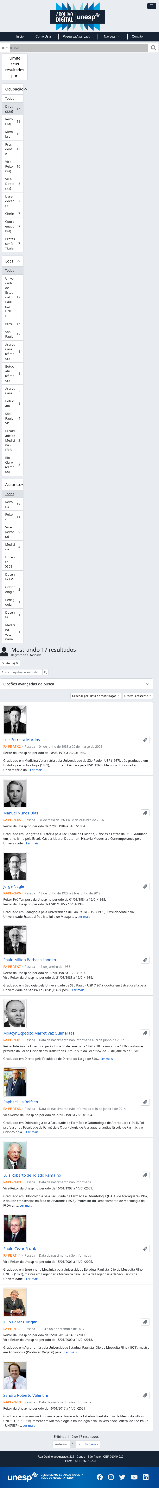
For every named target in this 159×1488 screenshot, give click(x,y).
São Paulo (14, 334)
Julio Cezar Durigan (20, 1322)
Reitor (14, 516)
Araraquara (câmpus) (14, 351)
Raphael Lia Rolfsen (20, 1102)
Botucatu (14, 403)
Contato (137, 36)
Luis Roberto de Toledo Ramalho (32, 1175)
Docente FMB (14, 576)
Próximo (91, 1444)
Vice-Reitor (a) (14, 166)
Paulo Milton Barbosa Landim (29, 959)
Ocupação (14, 89)
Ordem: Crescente (136, 696)
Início (20, 36)
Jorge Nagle (13, 886)
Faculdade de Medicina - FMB (14, 440)
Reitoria (14, 504)
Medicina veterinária (14, 632)
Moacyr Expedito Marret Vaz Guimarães (38, 1033)
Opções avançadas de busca (28, 684)
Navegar (110, 36)
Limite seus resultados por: (14, 66)
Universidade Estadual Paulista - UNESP (14, 297)
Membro (14, 134)
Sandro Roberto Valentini (25, 1395)
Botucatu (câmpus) (14, 373)
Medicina (14, 546)
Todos (9, 98)
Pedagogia (14, 602)
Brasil (14, 325)
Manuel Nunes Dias (20, 813)
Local (10, 261)
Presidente (14, 149)
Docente (14, 614)
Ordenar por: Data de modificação (94, 696)
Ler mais (36, 770)
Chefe (14, 215)
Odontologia (14, 589)
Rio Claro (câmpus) (14, 465)
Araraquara (14, 390)
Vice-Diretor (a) (14, 184)
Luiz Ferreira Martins (21, 739)
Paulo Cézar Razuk (19, 1248)
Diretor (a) (14, 108)
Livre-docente (14, 201)
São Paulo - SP (14, 418)
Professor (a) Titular (14, 243)
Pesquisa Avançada (76, 36)
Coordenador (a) (14, 226)
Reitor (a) (14, 121)
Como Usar (43, 36)
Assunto (12, 484)
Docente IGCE (14, 562)
